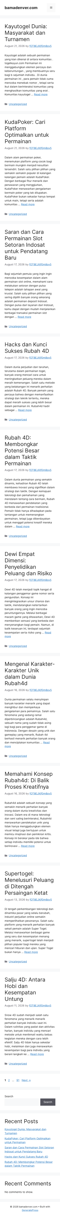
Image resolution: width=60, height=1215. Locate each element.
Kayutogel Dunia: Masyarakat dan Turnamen (26, 32)
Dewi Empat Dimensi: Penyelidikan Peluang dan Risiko (28, 563)
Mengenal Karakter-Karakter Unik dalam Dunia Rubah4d (30, 673)
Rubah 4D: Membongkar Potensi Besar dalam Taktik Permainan (22, 450)
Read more (41, 94)
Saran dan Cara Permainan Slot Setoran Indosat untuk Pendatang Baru (26, 245)
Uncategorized (18, 104)
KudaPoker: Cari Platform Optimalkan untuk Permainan (27, 131)
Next (26, 1080)
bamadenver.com (21, 7)
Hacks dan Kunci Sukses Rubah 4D (27, 347)
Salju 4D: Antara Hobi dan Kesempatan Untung (25, 989)
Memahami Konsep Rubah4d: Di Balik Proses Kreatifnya (29, 780)
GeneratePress (30, 1210)
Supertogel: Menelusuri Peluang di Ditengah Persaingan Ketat (29, 883)
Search (9, 1096)
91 (18, 1080)
